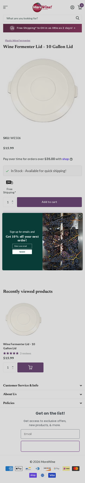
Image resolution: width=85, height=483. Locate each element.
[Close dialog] (80, 216)
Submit (22, 252)
